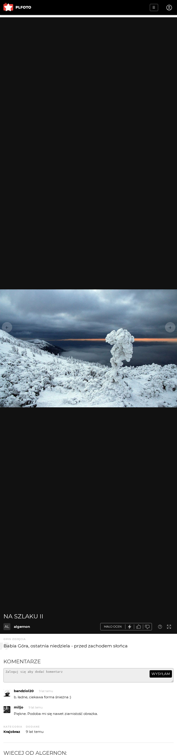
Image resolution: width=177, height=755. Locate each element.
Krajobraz (11, 731)
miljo (18, 707)
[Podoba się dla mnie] (138, 626)
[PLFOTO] (17, 7)
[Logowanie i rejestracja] (169, 7)
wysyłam (160, 674)
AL (7, 626)
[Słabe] (147, 626)
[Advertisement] (88, 49)
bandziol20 (24, 691)
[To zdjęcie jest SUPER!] (129, 626)
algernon (22, 626)
